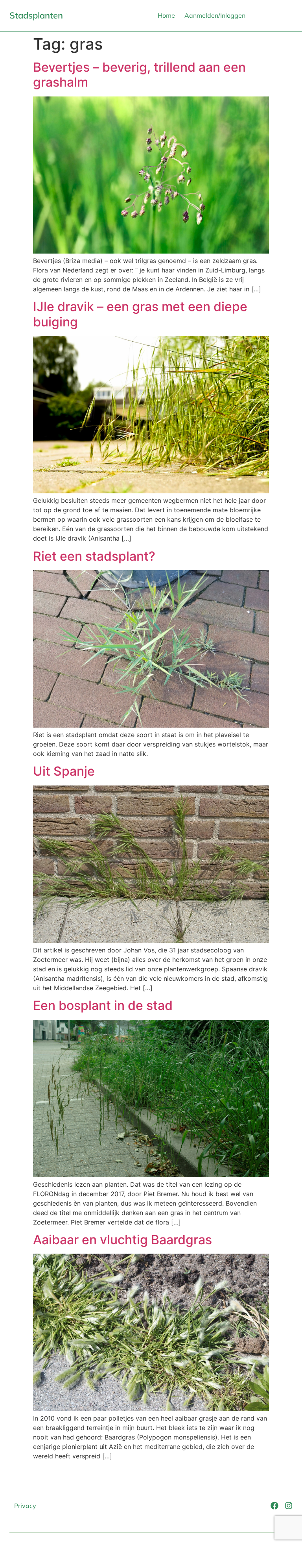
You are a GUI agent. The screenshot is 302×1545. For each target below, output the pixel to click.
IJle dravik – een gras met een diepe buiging (140, 314)
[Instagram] (289, 1506)
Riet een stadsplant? (94, 556)
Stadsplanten (36, 15)
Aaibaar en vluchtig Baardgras (122, 1239)
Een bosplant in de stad (103, 1005)
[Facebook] (274, 1506)
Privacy (25, 1506)
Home (166, 15)
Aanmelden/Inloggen (214, 15)
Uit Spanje (64, 771)
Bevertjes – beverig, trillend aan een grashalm (139, 74)
